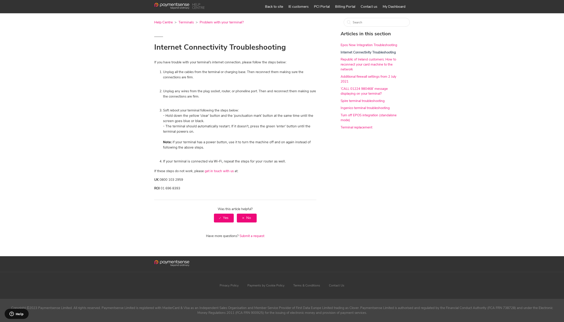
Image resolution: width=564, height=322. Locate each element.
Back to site (274, 6)
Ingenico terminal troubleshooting (365, 108)
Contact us (369, 6)
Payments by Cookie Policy (265, 285)
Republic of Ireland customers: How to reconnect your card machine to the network (368, 64)
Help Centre (163, 22)
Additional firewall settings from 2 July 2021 (368, 79)
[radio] (224, 218)
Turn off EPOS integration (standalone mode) (369, 117)
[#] (171, 264)
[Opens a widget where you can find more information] (16, 314)
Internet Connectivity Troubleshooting (368, 52)
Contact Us (336, 285)
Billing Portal (345, 6)
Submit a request (251, 236)
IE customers (298, 6)
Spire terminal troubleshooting (363, 101)
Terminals (186, 22)
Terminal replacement (356, 127)
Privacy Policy (229, 285)
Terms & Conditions (306, 285)
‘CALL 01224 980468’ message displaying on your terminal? (364, 91)
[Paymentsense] (179, 8)
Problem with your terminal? (222, 22)
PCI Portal (322, 6)
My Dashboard (394, 6)
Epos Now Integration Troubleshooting (369, 45)
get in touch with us (219, 171)
